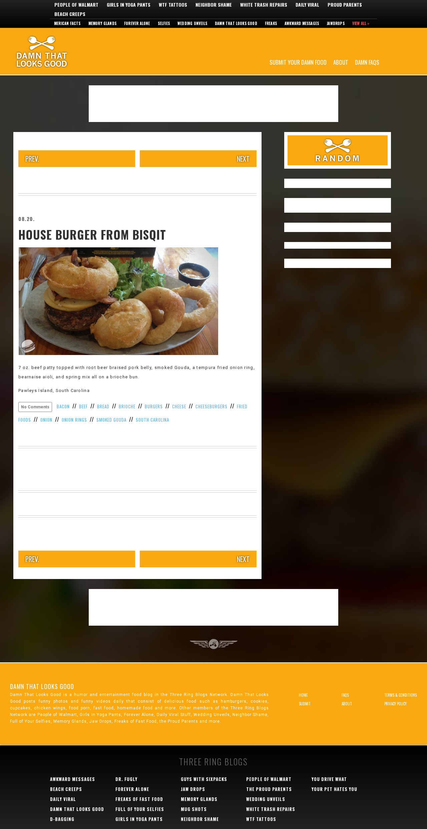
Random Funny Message (338, 150)
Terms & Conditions (400, 695)
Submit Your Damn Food (298, 62)
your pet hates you (334, 789)
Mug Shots (194, 809)
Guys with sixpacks (204, 779)
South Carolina (152, 419)
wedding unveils (265, 799)
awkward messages (72, 779)
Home (303, 695)
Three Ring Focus (214, 644)
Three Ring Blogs (213, 761)
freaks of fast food (139, 799)
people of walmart (269, 779)
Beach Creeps (69, 14)
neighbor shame (200, 819)
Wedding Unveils (192, 23)
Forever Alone (137, 23)
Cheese (179, 406)
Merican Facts (67, 23)
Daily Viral (307, 4)
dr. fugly (126, 779)
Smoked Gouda (111, 419)
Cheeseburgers (211, 406)
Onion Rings (74, 419)
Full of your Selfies (139, 809)
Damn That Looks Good (53, 51)
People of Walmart (76, 4)
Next (243, 159)
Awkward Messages (302, 23)
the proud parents (269, 789)
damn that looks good (77, 809)
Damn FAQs (367, 62)
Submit (305, 703)
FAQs (345, 695)
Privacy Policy (395, 703)
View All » (361, 23)
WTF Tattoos (173, 4)
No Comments (35, 407)
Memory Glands (102, 23)
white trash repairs (270, 809)
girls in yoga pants (139, 819)
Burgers (154, 406)
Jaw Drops (193, 789)
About (340, 62)
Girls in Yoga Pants (128, 4)
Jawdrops (336, 23)
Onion (46, 419)
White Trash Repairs (263, 4)
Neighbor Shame (213, 4)
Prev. (32, 159)
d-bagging (62, 819)
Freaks (271, 23)
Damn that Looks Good (236, 23)
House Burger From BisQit (92, 234)
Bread (103, 406)
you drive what (329, 779)
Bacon (63, 406)
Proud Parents (345, 4)
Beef (83, 406)
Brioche (127, 406)
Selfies (164, 23)
